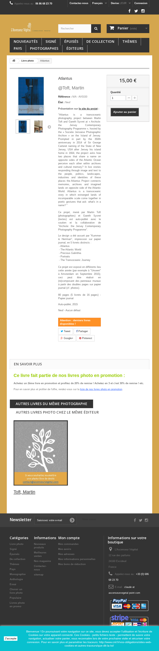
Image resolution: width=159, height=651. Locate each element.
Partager (83, 331)
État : (61, 102)
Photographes (44, 48)
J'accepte (10, 638)
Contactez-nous (79, 3)
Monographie (18, 574)
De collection (100, 41)
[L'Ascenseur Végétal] (31, 27)
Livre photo (16, 544)
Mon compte (69, 537)
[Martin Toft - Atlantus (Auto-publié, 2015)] (23, 126)
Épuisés (71, 41)
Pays (18, 48)
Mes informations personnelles (76, 559)
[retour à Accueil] (13, 60)
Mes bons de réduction (72, 564)
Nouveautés (26, 41)
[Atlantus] (38, 126)
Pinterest (86, 338)
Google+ (68, 338)
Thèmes (129, 41)
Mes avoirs (64, 549)
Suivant (49, 127)
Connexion (140, 3)
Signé (51, 41)
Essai (13, 584)
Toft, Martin (71, 87)
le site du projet (88, 108)
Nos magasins (42, 561)
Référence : (65, 96)
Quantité (116, 92)
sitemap (38, 574)
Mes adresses (66, 554)
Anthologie (16, 579)
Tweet (66, 331)
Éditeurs (74, 48)
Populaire (15, 597)
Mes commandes (68, 544)
